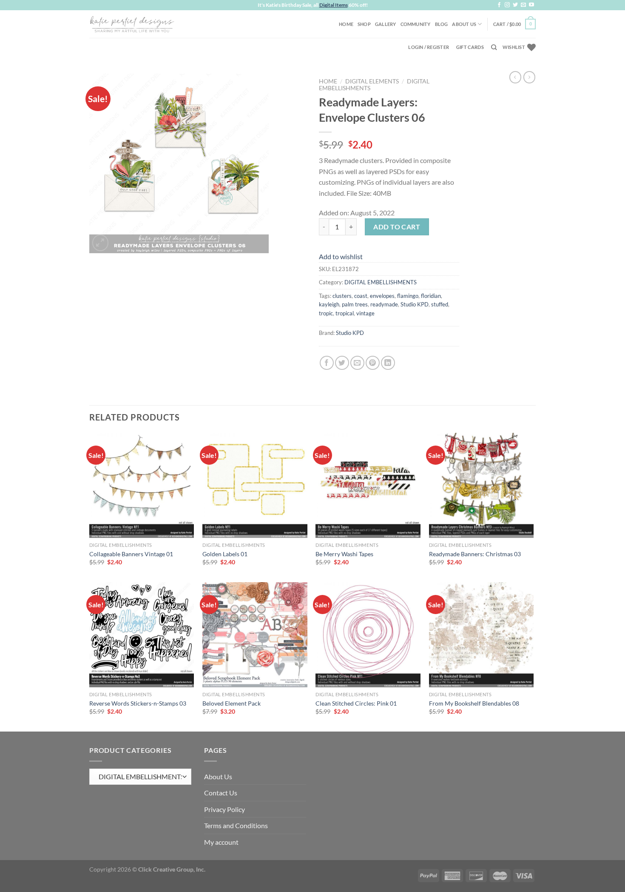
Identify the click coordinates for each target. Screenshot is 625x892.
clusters (342, 295)
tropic (326, 313)
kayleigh (329, 304)
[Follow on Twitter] (515, 5)
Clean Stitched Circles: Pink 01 (356, 703)
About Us (464, 24)
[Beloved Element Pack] (254, 634)
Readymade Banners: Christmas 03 (475, 554)
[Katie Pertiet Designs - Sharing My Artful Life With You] (131, 24)
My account (221, 842)
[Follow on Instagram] (507, 5)
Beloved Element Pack (231, 703)
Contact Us (220, 793)
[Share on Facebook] (327, 363)
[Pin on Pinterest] (373, 363)
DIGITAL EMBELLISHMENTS (380, 282)
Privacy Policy (224, 809)
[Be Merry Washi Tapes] (367, 485)
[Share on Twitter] (342, 363)
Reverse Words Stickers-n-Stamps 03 (137, 703)
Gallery (385, 24)
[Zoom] (100, 242)
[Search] (494, 47)
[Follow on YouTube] (531, 5)
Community (416, 24)
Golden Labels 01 (224, 554)
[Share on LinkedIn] (388, 363)
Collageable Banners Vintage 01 (131, 554)
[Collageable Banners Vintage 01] (141, 485)
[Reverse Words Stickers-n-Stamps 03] (141, 634)
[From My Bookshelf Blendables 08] (481, 634)
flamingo (407, 295)
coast (360, 295)
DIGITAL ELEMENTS (372, 81)
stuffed (439, 304)
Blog (441, 24)
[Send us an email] (523, 5)
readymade (384, 304)
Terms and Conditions (236, 825)
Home (346, 24)
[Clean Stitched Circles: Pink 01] (367, 634)
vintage (365, 313)
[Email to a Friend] (357, 363)
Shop (364, 24)
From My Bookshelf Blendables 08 (474, 703)
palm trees (355, 304)
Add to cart (396, 227)
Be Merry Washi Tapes (344, 554)
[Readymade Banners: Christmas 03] (481, 485)
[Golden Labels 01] (254, 485)
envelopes (382, 295)
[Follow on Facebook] (499, 5)
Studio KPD (415, 304)
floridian (431, 295)
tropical (344, 313)
